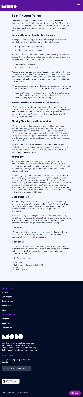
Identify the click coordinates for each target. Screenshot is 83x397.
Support (5, 319)
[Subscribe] (27, 368)
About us (6, 323)
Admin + (5, 306)
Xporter (5, 292)
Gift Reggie (7, 297)
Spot (4, 310)
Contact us (7, 328)
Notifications (7, 301)
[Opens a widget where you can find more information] (75, 393)
